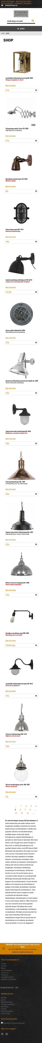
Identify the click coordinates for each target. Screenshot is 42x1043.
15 (22, 813)
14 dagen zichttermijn (7, 1004)
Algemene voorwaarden (8, 979)
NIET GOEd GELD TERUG (23, 1)
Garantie (3, 1009)
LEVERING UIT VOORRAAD (23, 3)
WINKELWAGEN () (11, 5)
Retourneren (5, 1007)
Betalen (3, 1000)
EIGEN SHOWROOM (7, 3)
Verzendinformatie (6, 1002)
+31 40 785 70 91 (16, 949)
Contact (3, 964)
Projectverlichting (6, 970)
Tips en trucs (5, 973)
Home (3, 33)
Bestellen (4, 998)
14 (16, 813)
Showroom (4, 975)
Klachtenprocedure (7, 1011)
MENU (22, 29)
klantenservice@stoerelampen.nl (22, 952)
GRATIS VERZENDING (7, 1)
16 (28, 813)
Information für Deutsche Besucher (14, 1023)
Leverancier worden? (7, 977)
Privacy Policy (5, 1013)
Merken (3, 968)
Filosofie (3, 966)
